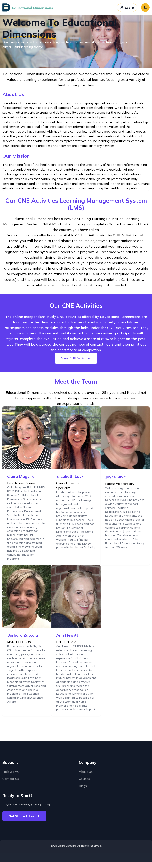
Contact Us (10, 779)
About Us (86, 771)
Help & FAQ (11, 771)
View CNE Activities (76, 358)
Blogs (83, 786)
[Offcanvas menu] (145, 7)
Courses (84, 779)
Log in (129, 7)
